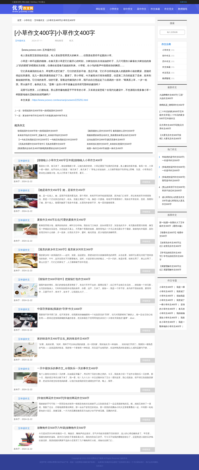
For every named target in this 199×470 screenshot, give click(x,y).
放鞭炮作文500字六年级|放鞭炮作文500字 (61, 427)
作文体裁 (155, 9)
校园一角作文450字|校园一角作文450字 (105, 148)
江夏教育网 (16, 2)
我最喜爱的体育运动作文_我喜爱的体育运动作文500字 (111, 135)
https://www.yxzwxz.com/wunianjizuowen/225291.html (60, 100)
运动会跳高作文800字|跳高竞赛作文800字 (106, 139)
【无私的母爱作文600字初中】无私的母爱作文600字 (41, 144)
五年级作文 (39, 20)
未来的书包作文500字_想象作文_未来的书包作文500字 (43, 135)
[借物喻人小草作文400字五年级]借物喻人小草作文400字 (69, 160)
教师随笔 (182, 9)
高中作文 (141, 9)
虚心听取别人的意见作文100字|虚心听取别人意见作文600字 (173, 200)
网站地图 (25, 2)
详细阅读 (146, 182)
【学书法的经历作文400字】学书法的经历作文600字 (171, 256)
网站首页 (100, 9)
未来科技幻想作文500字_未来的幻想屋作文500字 (109, 144)
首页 (19, 20)
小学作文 (114, 9)
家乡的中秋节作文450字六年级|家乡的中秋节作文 (45, 115)
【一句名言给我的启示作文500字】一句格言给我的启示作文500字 (48, 139)
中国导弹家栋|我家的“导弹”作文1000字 (59, 308)
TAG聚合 (41, 2)
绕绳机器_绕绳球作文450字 (171, 105)
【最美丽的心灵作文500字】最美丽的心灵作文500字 (111, 131)
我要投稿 (183, 2)
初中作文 (128, 9)
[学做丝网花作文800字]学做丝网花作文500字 (63, 398)
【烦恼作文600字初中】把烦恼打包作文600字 (63, 279)
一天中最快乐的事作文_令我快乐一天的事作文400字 (67, 368)
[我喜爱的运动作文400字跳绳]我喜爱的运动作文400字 (42, 148)
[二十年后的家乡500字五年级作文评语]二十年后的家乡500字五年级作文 (171, 115)
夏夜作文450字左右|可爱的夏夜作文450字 (61, 219)
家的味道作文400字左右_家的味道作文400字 (63, 338)
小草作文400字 (166, 287)
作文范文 (169, 9)
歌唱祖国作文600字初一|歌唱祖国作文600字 (43, 110)
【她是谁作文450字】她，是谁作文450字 (61, 190)
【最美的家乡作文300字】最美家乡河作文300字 (65, 249)
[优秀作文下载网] (23, 11)
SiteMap (33, 2)
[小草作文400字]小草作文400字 (61, 20)
